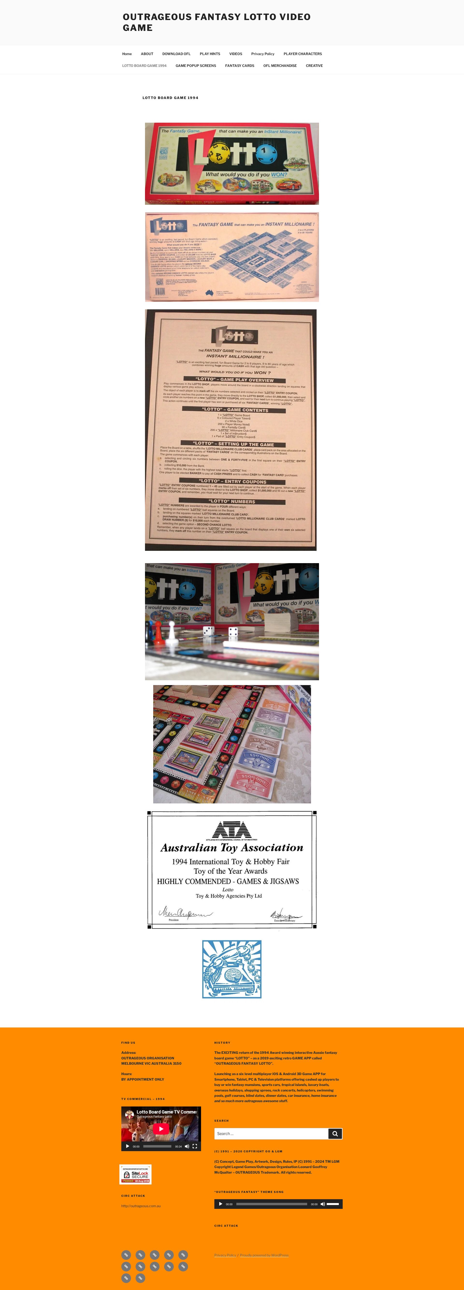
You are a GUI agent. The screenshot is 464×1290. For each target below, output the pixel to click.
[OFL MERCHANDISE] (126, 1278)
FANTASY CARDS (239, 66)
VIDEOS (235, 54)
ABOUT (147, 54)
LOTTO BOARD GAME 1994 (144, 66)
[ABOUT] (140, 1255)
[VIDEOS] (183, 1255)
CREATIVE (314, 66)
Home (127, 54)
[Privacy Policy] (126, 1266)
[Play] (127, 1146)
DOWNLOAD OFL (176, 54)
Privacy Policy (263, 54)
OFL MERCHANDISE (280, 66)
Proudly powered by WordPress (264, 1255)
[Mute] (187, 1146)
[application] (161, 1128)
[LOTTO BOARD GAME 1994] (155, 1266)
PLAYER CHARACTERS (303, 54)
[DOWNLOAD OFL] (155, 1255)
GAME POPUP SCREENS (196, 66)
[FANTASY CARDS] (183, 1266)
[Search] (335, 1134)
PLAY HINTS (210, 54)
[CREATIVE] (140, 1278)
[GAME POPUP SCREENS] (169, 1266)
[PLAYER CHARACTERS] (140, 1266)
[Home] (126, 1255)
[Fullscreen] (194, 1146)
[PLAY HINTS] (169, 1255)
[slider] (333, 1203)
